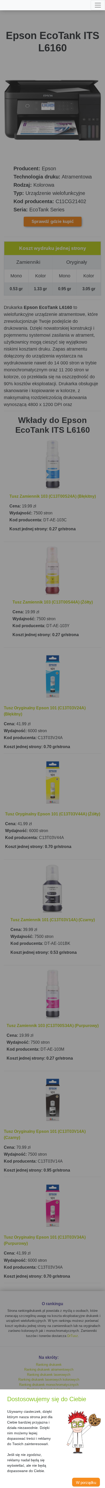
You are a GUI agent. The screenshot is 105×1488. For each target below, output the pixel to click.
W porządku (86, 1482)
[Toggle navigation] (98, 5)
